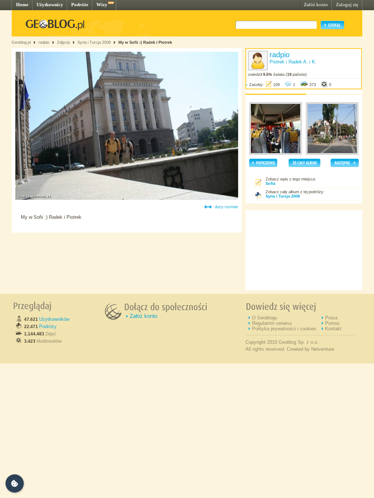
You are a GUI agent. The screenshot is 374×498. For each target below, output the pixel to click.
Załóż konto (316, 4)
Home (22, 4)
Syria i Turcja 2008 (94, 42)
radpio (43, 42)
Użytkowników (54, 319)
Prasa (331, 317)
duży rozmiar (226, 207)
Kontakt (333, 328)
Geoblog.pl (21, 42)
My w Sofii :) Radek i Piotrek (145, 42)
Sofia (270, 183)
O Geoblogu (264, 317)
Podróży (48, 326)
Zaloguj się (347, 4)
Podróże (79, 4)
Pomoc (332, 323)
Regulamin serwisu (272, 323)
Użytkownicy (50, 4)
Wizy (101, 4)
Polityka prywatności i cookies (284, 328)
